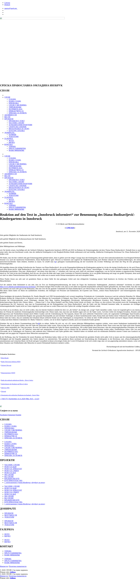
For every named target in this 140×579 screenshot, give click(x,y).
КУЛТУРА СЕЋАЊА (17, 131)
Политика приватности (17, 566)
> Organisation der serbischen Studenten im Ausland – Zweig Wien (19, 395)
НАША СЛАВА (15, 101)
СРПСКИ (70, 228)
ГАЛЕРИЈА (8, 138)
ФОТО (11, 140)
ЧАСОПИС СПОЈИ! (16, 123)
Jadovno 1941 (5, 388)
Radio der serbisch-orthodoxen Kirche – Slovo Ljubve (17, 380)
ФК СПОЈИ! (9, 475)
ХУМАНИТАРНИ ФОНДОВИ (20, 125)
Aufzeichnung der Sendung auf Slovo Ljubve (14, 384)
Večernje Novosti (6, 365)
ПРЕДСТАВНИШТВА (17, 148)
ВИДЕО (12, 142)
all (38, 323)
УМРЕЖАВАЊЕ (15, 107)
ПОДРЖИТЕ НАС (16, 109)
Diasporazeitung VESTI (8, 373)
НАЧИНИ (12, 135)
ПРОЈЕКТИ (8, 119)
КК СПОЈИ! (9, 477)
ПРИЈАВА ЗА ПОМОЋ (18, 113)
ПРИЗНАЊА (14, 103)
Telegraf (3, 391)
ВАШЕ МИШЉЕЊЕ (16, 150)
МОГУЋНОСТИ (10, 515)
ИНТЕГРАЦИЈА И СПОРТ (19, 129)
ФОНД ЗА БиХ (10, 473)
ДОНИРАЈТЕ (9, 133)
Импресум (4, 566)
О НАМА (12, 99)
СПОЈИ (7, 97)
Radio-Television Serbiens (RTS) (10, 361)
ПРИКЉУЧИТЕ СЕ (16, 111)
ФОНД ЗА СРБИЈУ (11, 471)
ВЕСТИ (7, 117)
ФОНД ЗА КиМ (10, 467)
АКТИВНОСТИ (10, 115)
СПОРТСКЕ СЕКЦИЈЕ (17, 127)
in (55, 262)
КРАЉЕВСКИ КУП (11, 478)
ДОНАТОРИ (13, 136)
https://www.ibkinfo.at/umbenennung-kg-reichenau (17, 287)
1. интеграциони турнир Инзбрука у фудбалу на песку (24, 482)
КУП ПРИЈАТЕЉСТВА (13, 480)
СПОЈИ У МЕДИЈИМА (18, 105)
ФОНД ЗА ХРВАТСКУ (13, 469)
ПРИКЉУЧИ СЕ (10, 436)
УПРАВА (12, 146)
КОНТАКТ (8, 144)
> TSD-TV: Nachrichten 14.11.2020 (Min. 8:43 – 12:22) (19, 399)
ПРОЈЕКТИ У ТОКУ (17, 121)
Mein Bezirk (5, 358)
